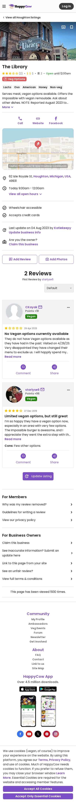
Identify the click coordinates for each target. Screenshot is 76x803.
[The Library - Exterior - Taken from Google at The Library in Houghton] (38, 41)
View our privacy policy (19, 520)
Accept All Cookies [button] (38, 789)
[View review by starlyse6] (14, 394)
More (6, 107)
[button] (38, 145)
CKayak (31, 307)
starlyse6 (47, 279)
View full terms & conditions (22, 579)
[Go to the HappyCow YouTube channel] (29, 734)
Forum (38, 633)
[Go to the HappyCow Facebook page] (20, 734)
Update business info (25, 232)
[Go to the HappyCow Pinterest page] (47, 734)
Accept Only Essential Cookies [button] (38, 796)
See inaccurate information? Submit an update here (30, 553)
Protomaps (24, 166)
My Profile (38, 619)
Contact (38, 659)
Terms (43, 760)
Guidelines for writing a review (23, 512)
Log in (66, 6)
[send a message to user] (41, 307)
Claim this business (23, 244)
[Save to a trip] (63, 27)
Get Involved (38, 641)
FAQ (38, 655)
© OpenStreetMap (42, 166)
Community (38, 613)
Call (20, 123)
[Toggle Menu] (4, 6)
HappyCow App (38, 676)
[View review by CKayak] (14, 312)
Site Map (38, 668)
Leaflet (13, 166)
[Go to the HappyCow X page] (38, 734)
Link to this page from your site (24, 563)
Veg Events (38, 628)
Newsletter (38, 637)
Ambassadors (38, 624)
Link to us (38, 664)
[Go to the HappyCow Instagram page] (55, 734)
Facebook (56, 123)
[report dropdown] (68, 307)
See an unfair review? (17, 571)
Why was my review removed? (24, 504)
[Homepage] (20, 6)
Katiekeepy (62, 228)
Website (38, 123)
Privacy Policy (59, 760)
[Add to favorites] (71, 27)
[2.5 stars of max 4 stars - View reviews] (10, 73)
